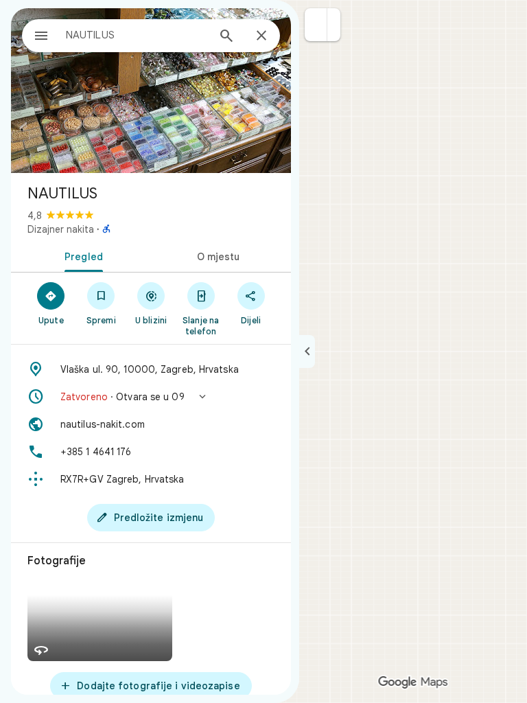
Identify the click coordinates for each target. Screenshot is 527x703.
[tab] (81, 255)
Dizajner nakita (60, 229)
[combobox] (136, 35)
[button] (316, 24)
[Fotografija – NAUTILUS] (151, 90)
